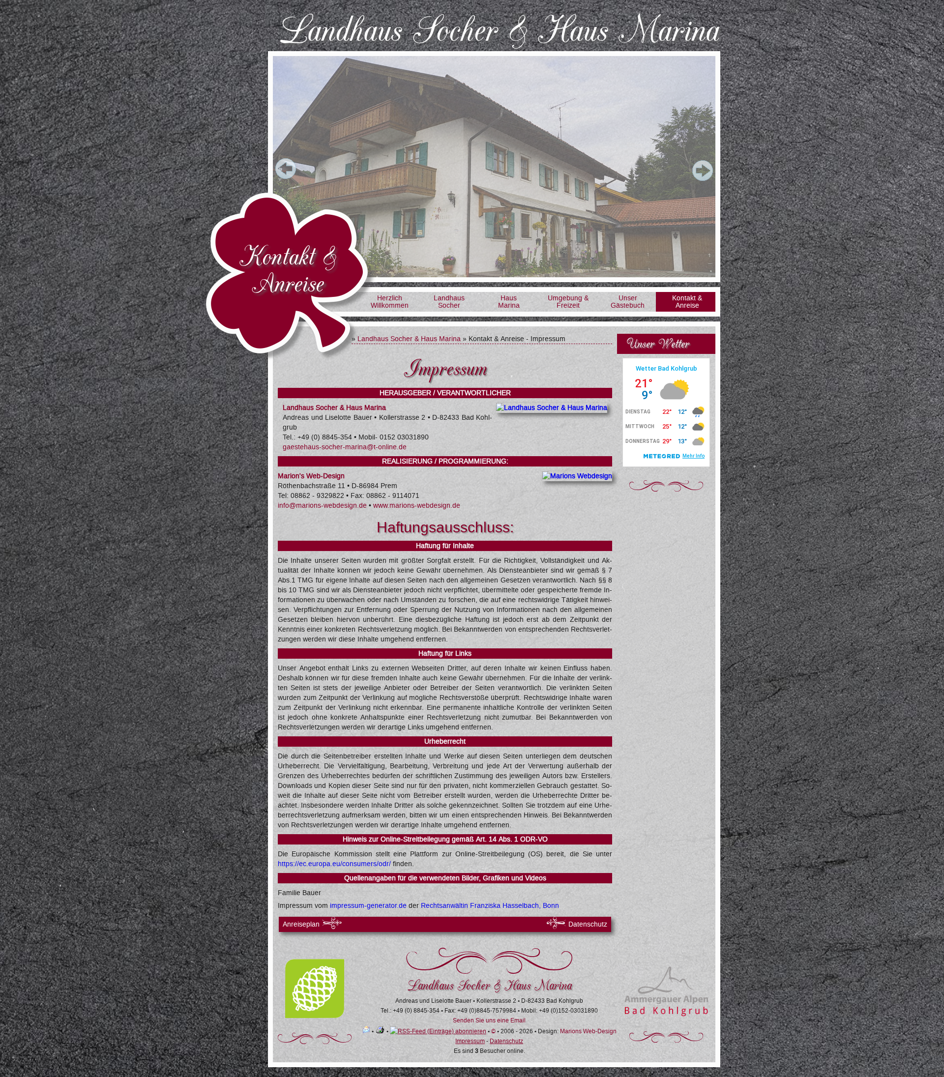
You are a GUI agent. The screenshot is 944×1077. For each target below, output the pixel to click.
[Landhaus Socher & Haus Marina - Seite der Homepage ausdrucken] (380, 1031)
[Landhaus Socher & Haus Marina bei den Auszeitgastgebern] (314, 1016)
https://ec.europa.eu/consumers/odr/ (334, 864)
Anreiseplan (301, 924)
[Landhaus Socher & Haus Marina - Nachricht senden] (366, 1031)
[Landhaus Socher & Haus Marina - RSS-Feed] (438, 1031)
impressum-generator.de (368, 905)
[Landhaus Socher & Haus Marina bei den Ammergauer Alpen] (666, 1014)
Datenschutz (587, 924)
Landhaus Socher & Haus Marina (409, 339)
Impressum (470, 1041)
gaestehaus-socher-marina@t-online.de (345, 447)
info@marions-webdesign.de (322, 505)
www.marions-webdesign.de (415, 505)
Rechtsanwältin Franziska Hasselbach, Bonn (490, 905)
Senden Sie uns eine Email (489, 1020)
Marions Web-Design (588, 1031)
